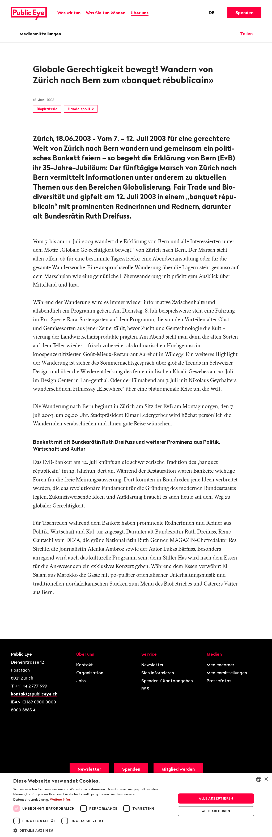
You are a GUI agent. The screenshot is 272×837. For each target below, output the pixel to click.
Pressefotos (219, 680)
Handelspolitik (81, 109)
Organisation (89, 672)
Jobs (81, 680)
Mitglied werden (178, 769)
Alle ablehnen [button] (216, 811)
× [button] (266, 779)
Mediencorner (220, 664)
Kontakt (84, 664)
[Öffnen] (259, 33)
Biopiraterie (47, 109)
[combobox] (258, 779)
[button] (92, 830)
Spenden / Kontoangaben (167, 680)
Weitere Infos (60, 799)
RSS (145, 688)
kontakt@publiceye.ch (34, 694)
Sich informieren (157, 672)
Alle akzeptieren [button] (216, 798)
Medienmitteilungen (40, 33)
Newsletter (152, 664)
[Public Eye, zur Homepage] (29, 12)
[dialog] (136, 805)
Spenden (244, 12)
